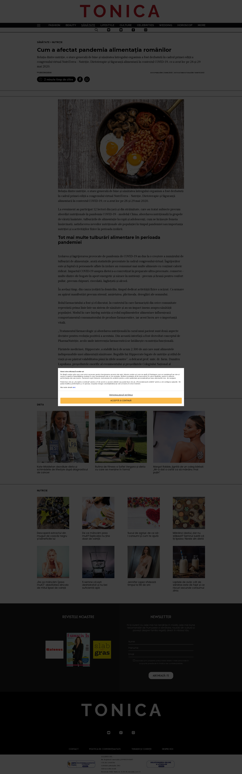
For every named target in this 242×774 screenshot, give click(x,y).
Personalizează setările (121, 395)
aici (74, 387)
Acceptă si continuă (121, 401)
